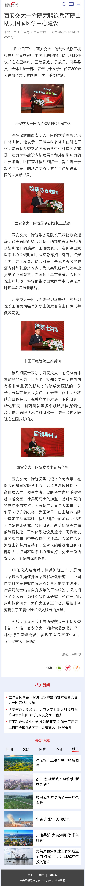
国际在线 (11, 4)
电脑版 (53, 875)
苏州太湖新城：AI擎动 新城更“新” (57, 781)
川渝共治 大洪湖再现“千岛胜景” (57, 837)
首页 (30, 875)
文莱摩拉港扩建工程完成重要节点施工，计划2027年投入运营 (57, 856)
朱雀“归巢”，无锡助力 (53, 819)
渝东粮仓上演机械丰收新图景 (57, 763)
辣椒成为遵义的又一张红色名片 (57, 800)
